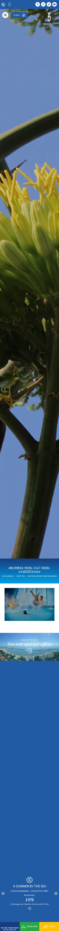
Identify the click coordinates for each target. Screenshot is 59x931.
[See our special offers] (29, 651)
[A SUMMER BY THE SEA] (29, 908)
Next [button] (55, 893)
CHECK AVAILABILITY (49, 928)
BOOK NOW (32, 926)
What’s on (20, 576)
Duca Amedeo (7, 576)
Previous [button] (3, 893)
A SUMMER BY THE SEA (29, 886)
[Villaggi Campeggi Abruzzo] (49, 19)
